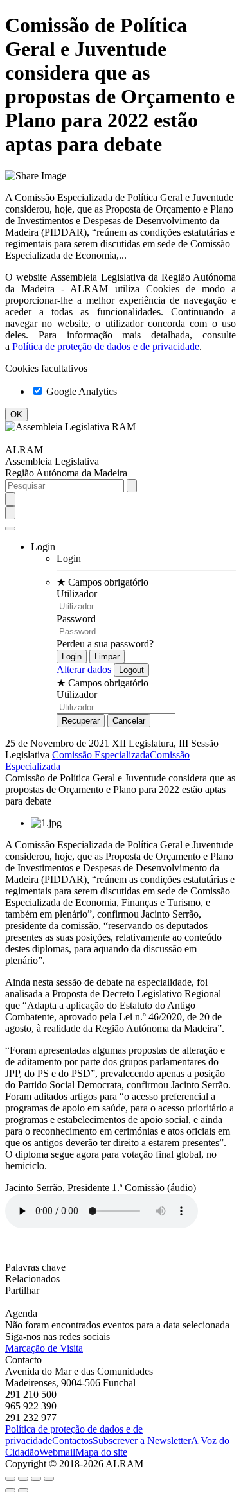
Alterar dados (84, 669)
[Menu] (10, 528)
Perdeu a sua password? (105, 643)
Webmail (57, 1452)
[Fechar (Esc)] (10, 1479)
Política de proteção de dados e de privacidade (105, 346)
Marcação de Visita (44, 1348)
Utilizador (77, 593)
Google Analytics (80, 391)
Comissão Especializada (101, 754)
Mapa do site (101, 1452)
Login (69, 558)
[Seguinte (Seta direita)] (23, 1490)
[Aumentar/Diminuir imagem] (49, 1479)
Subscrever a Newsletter (142, 1440)
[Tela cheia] (36, 1479)
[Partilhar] (23, 1479)
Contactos (72, 1440)
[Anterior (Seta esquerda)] (10, 1490)
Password (76, 618)
